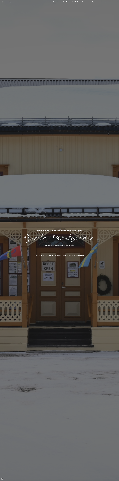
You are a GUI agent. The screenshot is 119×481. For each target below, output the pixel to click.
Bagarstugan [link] (95, 1)
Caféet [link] (74, 1)
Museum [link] (59, 1)
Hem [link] (54, 1)
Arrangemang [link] (86, 1)
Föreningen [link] (104, 1)
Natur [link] (79, 1)
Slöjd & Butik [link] (66, 1)
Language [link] (111, 1)
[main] (59, 229)
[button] (117, 1)
